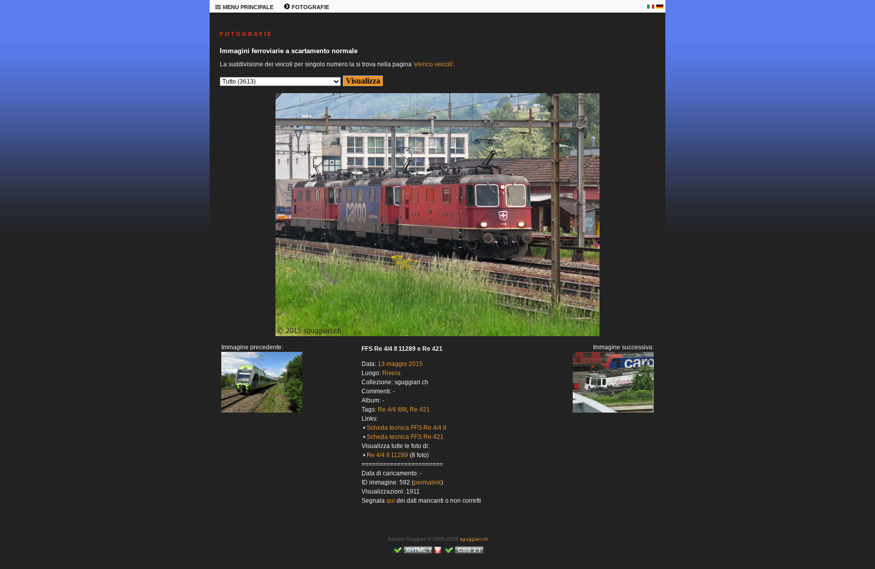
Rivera (391, 373)
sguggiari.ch (474, 539)
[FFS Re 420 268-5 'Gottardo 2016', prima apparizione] (437, 334)
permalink (427, 482)
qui (390, 500)
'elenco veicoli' (433, 64)
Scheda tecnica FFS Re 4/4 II (406, 427)
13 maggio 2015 (400, 364)
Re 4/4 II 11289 (387, 455)
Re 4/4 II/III (392, 409)
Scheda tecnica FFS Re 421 (405, 436)
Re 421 (420, 409)
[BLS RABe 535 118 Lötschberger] (261, 410)
